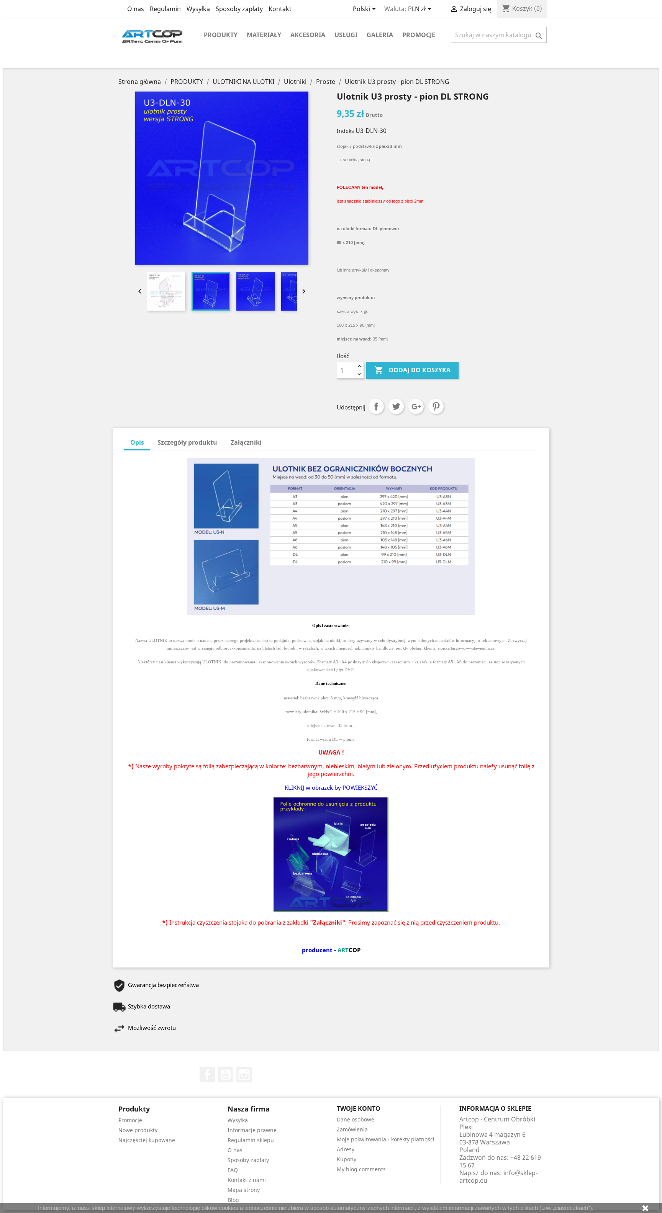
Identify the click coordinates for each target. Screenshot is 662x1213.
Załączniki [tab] (246, 442)
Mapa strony (244, 1189)
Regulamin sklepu (251, 1140)
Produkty (221, 35)
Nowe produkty (137, 1130)
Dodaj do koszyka (412, 370)
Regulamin (165, 9)
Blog (233, 1199)
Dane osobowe (355, 1119)
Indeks (345, 130)
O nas (135, 9)
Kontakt (280, 9)
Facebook (207, 1074)
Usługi (345, 35)
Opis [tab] (137, 442)
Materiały (264, 35)
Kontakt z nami (247, 1180)
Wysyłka (198, 9)
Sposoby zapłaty (239, 9)
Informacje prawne (252, 1130)
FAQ (233, 1170)
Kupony (346, 1159)
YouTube (225, 1074)
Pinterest (436, 406)
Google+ (416, 406)
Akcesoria (307, 35)
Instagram (244, 1074)
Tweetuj (396, 406)
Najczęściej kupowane (146, 1140)
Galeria (380, 35)
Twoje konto (358, 1108)
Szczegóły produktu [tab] (187, 442)
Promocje (418, 35)
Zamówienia (352, 1129)
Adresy (345, 1149)
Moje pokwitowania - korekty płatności (385, 1139)
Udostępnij (376, 406)
